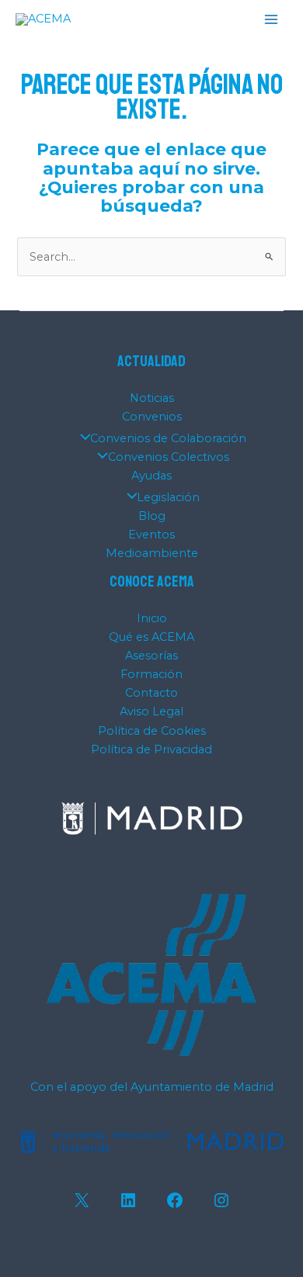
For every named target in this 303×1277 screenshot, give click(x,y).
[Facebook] (175, 1200)
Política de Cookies (152, 731)
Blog (151, 516)
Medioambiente (152, 553)
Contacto (151, 693)
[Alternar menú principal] (271, 19)
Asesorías (151, 656)
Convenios (152, 417)
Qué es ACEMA (151, 637)
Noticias (152, 398)
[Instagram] (221, 1200)
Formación (151, 674)
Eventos (151, 535)
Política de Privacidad (151, 749)
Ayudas (151, 476)
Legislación (168, 497)
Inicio (152, 618)
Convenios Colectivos (168, 457)
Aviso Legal (151, 711)
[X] (82, 1200)
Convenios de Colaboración (168, 438)
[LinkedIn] (128, 1200)
